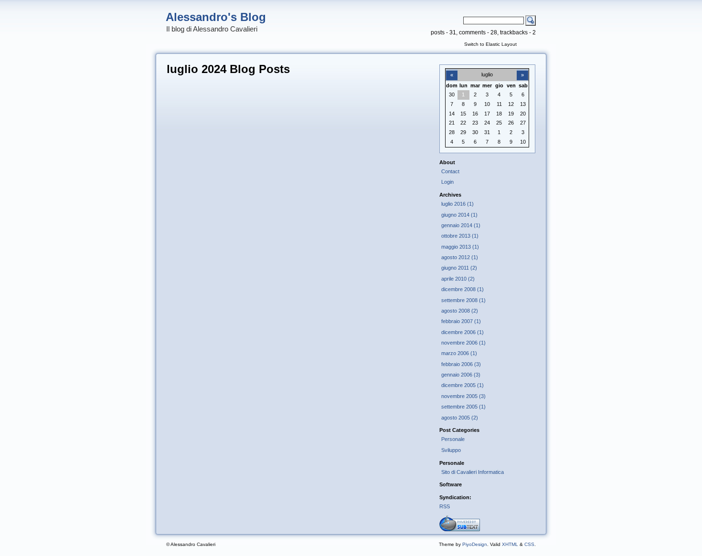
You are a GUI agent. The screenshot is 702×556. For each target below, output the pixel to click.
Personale (453, 439)
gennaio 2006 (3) (460, 375)
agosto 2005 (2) (459, 417)
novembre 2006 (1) (463, 343)
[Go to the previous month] (451, 69)
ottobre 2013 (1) (460, 236)
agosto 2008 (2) (459, 311)
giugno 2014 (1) (459, 215)
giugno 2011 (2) (459, 268)
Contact (450, 171)
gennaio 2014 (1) (460, 225)
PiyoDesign (474, 544)
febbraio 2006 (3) (461, 364)
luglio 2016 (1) (457, 204)
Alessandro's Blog (216, 16)
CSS (529, 544)
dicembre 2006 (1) (462, 332)
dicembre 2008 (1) (462, 289)
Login (447, 182)
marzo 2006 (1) (459, 353)
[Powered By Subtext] (459, 529)
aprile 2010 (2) (458, 279)
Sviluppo (451, 450)
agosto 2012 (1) (459, 257)
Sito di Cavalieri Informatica (472, 472)
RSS (444, 506)
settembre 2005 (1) (463, 406)
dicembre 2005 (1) (462, 385)
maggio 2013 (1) (460, 247)
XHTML (510, 544)
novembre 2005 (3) (463, 396)
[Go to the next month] (522, 69)
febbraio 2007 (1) (461, 321)
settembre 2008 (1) (463, 300)
